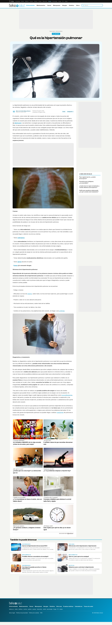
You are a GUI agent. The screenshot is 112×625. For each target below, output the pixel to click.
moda (16, 609)
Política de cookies (34, 612)
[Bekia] (11, 1)
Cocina (31, 1)
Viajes (66, 1)
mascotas (39, 609)
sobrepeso (21, 237)
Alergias (64, 5)
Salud (49, 1)
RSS (41, 612)
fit (58, 609)
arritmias (62, 311)
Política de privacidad (22, 612)
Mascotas (45, 1)
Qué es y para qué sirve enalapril (79, 556)
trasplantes (60, 412)
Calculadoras (78, 606)
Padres (35, 1)
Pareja (40, 1)
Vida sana (79, 5)
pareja (34, 609)
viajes (61, 609)
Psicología (54, 1)
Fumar (16, 265)
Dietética (71, 5)
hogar (54, 609)
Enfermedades (30, 5)
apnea (19, 261)
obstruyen (18, 123)
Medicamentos (41, 5)
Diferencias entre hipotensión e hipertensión (82, 546)
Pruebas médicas (68, 606)
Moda (22, 1)
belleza (20, 609)
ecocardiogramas (67, 395)
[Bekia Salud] (17, 5)
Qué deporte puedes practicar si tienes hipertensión (34, 567)
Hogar (59, 1)
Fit (62, 1)
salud (44, 609)
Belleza (26, 1)
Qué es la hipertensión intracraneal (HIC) (34, 546)
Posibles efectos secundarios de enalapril (35, 556)
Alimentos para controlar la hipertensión (81, 567)
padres (30, 609)
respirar (29, 294)
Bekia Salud (52, 31)
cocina (25, 609)
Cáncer (49, 5)
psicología (49, 609)
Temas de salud (88, 606)
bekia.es (11, 609)
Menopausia (56, 5)
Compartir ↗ (70, 111)
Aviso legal (12, 612)
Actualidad (17, 1)
